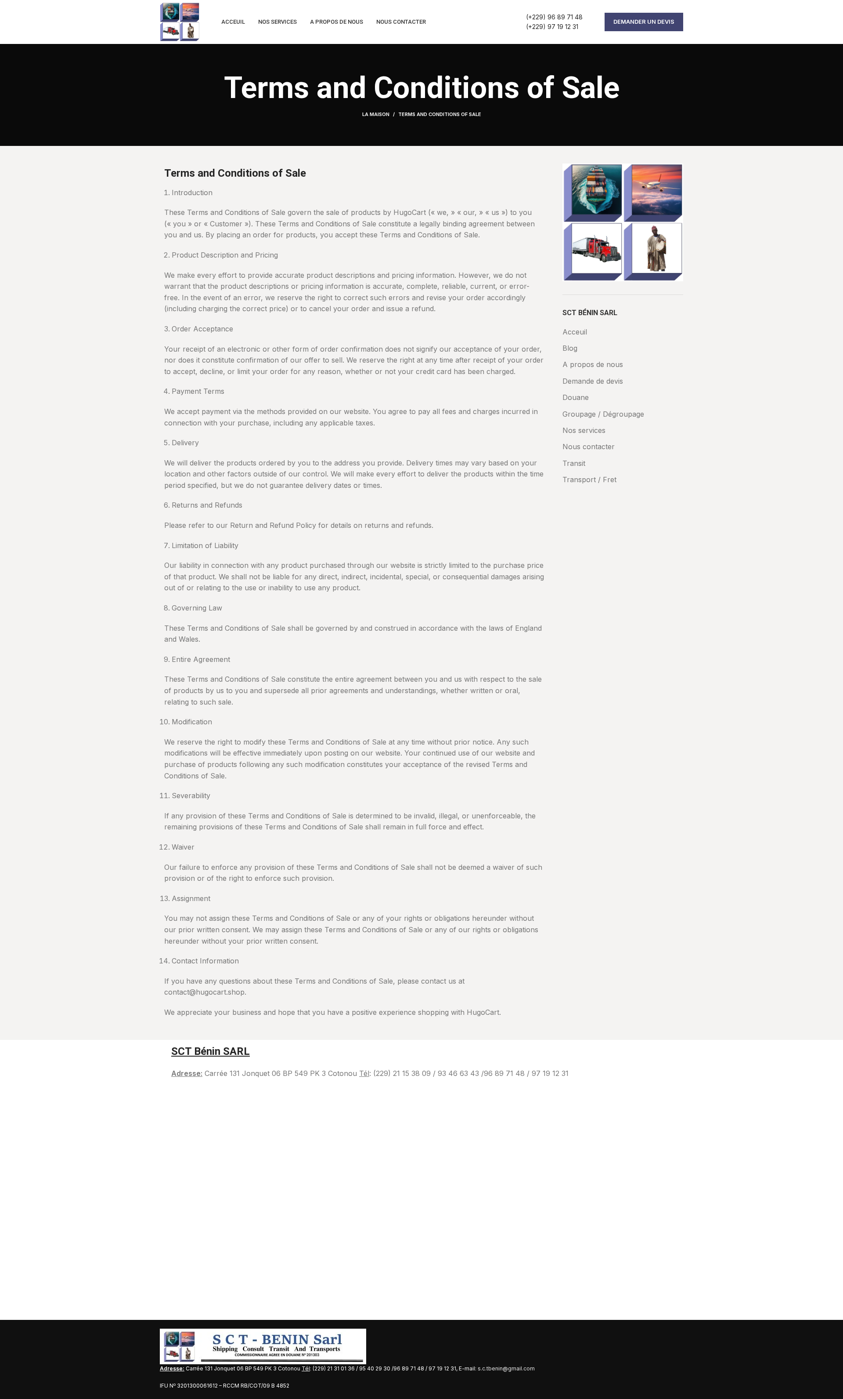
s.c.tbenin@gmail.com (506, 1368)
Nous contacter (588, 446)
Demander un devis (643, 21)
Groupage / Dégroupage (603, 414)
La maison (375, 114)
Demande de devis (592, 381)
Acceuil (574, 331)
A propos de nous (592, 364)
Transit (573, 463)
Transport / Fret (589, 479)
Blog (569, 348)
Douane (575, 397)
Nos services (583, 430)
